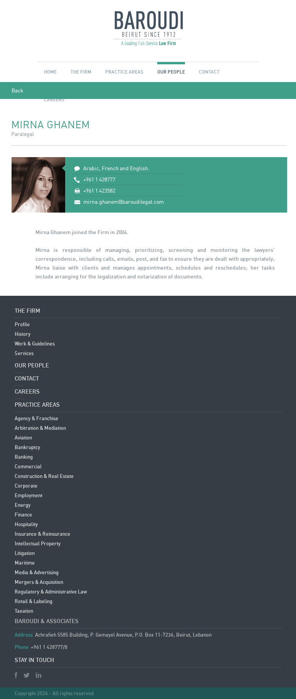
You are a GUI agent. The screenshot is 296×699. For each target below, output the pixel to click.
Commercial (28, 466)
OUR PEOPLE (171, 72)
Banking (24, 457)
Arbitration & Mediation (40, 428)
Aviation (23, 437)
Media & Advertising (37, 572)
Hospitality (26, 524)
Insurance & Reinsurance (42, 534)
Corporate (26, 486)
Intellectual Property (38, 543)
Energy (22, 505)
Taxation (24, 611)
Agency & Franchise (36, 418)
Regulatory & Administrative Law (51, 591)
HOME (50, 72)
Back (18, 90)
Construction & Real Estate (44, 476)
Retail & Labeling (33, 601)
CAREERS (27, 391)
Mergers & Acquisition (39, 582)
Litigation (25, 553)
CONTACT (209, 72)
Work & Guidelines (35, 343)
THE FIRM (81, 79)
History (22, 334)
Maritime (25, 563)
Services (24, 353)
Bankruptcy (27, 447)
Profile (22, 324)
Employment (28, 495)
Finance (23, 514)
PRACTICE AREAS (124, 72)
